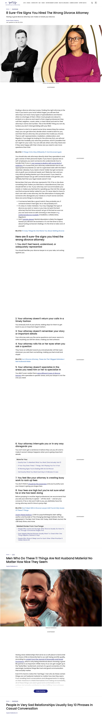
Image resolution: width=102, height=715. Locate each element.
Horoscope (34, 3)
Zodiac (28, 3)
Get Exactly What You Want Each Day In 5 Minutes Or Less (38, 472)
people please (28, 219)
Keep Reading (40, 691)
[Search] (91, 2)
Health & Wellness (64, 3)
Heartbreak (15, 9)
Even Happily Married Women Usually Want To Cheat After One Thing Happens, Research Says (40, 534)
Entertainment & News (52, 3)
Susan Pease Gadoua (12, 20)
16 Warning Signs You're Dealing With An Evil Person (36, 469)
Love (24, 3)
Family (43, 3)
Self (40, 3)
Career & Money (74, 3)
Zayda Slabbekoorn (12, 566)
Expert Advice (82, 3)
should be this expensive (37, 484)
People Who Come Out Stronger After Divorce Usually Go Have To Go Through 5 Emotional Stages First (41, 529)
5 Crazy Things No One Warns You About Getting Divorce (43, 231)
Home (7, 9)
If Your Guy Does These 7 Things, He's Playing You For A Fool (39, 465)
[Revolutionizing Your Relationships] (13, 2)
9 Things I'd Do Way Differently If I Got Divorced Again (42, 152)
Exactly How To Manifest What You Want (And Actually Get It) (39, 462)
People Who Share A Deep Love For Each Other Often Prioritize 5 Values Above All (40, 539)
